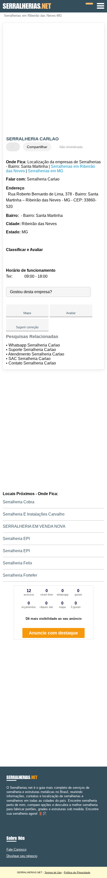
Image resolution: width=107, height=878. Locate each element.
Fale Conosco (16, 849)
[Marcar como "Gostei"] (10, 147)
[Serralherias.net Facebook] (7, 818)
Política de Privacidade (77, 872)
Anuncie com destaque (53, 632)
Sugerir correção (27, 327)
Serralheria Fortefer (20, 575)
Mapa (27, 313)
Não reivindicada (71, 147)
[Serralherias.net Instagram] (12, 818)
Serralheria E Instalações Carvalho (33, 514)
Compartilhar (37, 147)
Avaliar (71, 313)
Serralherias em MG (45, 171)
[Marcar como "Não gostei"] (16, 147)
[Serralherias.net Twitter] (10, 818)
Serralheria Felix (17, 563)
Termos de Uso (53, 872)
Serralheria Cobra (18, 502)
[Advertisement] (53, 80)
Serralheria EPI (16, 538)
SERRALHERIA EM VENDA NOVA (34, 526)
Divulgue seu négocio (21, 856)
